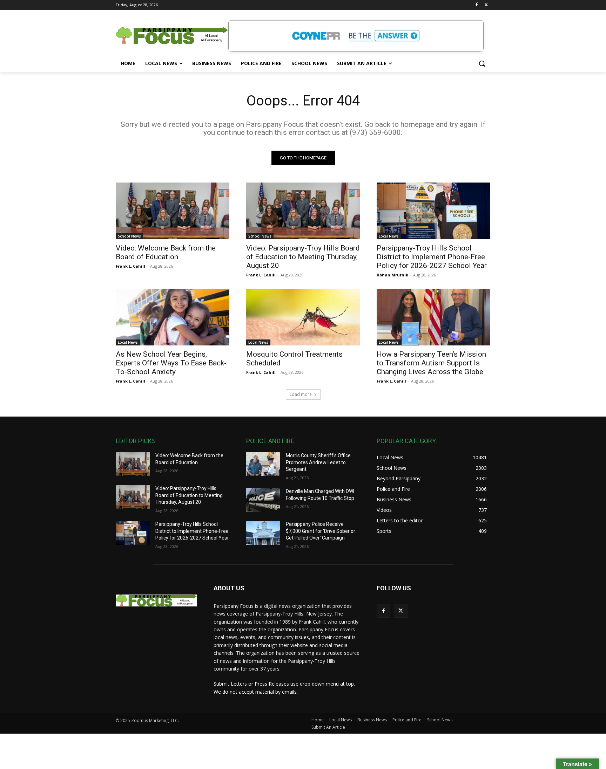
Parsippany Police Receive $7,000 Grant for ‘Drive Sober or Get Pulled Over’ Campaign (320, 531)
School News (129, 236)
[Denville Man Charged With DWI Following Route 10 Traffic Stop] (263, 500)
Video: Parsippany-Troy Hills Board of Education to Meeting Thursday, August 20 (303, 257)
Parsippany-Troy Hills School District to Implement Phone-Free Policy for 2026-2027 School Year (432, 257)
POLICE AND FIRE (270, 441)
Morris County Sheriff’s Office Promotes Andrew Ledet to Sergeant (318, 462)
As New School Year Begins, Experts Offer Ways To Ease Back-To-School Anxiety (171, 363)
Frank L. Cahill (130, 266)
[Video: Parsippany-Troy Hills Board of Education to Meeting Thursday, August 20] (303, 211)
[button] (481, 63)
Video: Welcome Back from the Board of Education (166, 252)
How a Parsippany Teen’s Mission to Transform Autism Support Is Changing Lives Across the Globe (431, 363)
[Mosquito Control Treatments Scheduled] (303, 317)
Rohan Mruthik (392, 274)
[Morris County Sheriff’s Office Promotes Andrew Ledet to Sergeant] (263, 464)
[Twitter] (486, 5)
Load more (301, 394)
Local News (389, 236)
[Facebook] (476, 5)
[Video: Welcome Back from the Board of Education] (172, 211)
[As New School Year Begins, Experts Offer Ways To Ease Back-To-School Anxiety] (172, 317)
